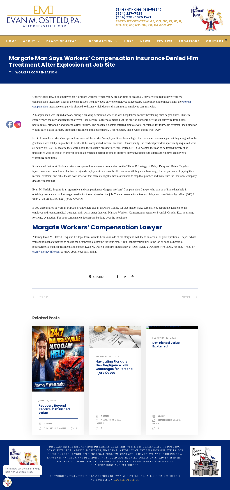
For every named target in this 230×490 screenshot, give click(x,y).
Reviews (164, 41)
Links (129, 41)
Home (11, 41)
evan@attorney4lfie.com (46, 251)
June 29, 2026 (47, 400)
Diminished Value (55, 428)
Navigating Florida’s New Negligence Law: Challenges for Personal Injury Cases (115, 367)
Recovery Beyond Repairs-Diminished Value (54, 409)
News (145, 41)
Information (100, 41)
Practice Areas (61, 41)
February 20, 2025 (107, 356)
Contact (215, 41)
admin (48, 423)
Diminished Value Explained (166, 345)
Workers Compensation (36, 72)
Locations (189, 41)
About (29, 41)
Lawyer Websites (126, 480)
